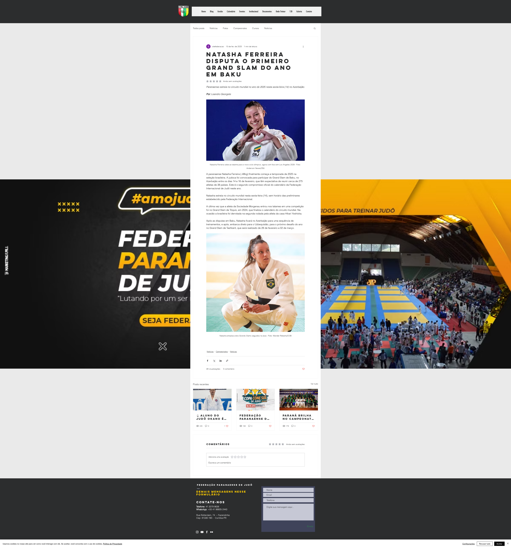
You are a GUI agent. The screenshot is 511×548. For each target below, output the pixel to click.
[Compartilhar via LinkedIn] (220, 360)
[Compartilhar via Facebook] (207, 360)
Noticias (268, 28)
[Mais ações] (303, 46)
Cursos (255, 28)
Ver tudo (314, 384)
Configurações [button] (468, 543)
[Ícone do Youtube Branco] (202, 532)
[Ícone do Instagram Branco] (197, 532)
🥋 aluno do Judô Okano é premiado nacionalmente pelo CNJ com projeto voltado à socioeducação (212, 417)
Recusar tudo (484, 543)
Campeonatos (240, 28)
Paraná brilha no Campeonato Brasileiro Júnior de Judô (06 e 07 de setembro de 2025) (298, 417)
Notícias (214, 28)
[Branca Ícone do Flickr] (211, 532)
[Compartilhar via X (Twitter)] (214, 360)
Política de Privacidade (112, 543)
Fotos (225, 28)
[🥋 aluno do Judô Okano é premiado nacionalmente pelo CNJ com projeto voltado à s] (212, 399)
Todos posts (198, 28)
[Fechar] (507, 544)
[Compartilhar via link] (227, 360)
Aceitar (499, 543)
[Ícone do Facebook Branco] (207, 532)
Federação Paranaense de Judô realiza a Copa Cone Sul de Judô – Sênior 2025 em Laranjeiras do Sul (255, 417)
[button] (314, 28)
